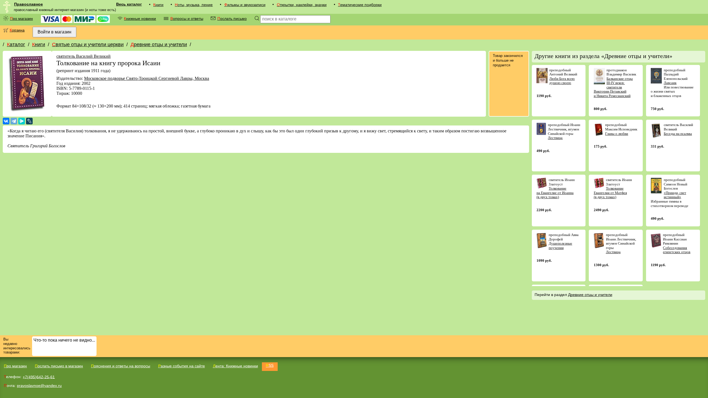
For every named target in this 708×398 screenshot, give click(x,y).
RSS (270, 365)
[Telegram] (14, 121)
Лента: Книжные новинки (235, 366)
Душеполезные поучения (560, 245)
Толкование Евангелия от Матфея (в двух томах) (610, 192)
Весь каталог (129, 4)
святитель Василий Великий (83, 56)
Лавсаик (670, 83)
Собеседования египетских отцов (676, 250)
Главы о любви (616, 134)
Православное (28, 4)
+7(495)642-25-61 (39, 377)
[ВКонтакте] (6, 121)
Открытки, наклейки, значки (302, 4)
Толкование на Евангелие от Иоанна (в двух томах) (555, 192)
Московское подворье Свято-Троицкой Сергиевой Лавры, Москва (146, 78)
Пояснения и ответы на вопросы (120, 366)
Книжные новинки (140, 18)
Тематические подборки (360, 4)
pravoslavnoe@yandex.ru (39, 385)
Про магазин (21, 18)
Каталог (16, 44)
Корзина (17, 30)
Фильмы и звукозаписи (245, 4)
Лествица (555, 138)
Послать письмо (232, 18)
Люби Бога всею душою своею (562, 81)
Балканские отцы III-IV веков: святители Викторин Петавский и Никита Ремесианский (613, 87)
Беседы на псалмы (678, 134)
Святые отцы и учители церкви (88, 44)
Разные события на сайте (181, 366)
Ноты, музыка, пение (194, 4)
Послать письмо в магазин (59, 366)
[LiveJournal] (29, 121)
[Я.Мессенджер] (21, 121)
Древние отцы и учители (159, 44)
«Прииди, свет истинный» (675, 195)
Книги (158, 4)
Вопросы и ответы (186, 18)
